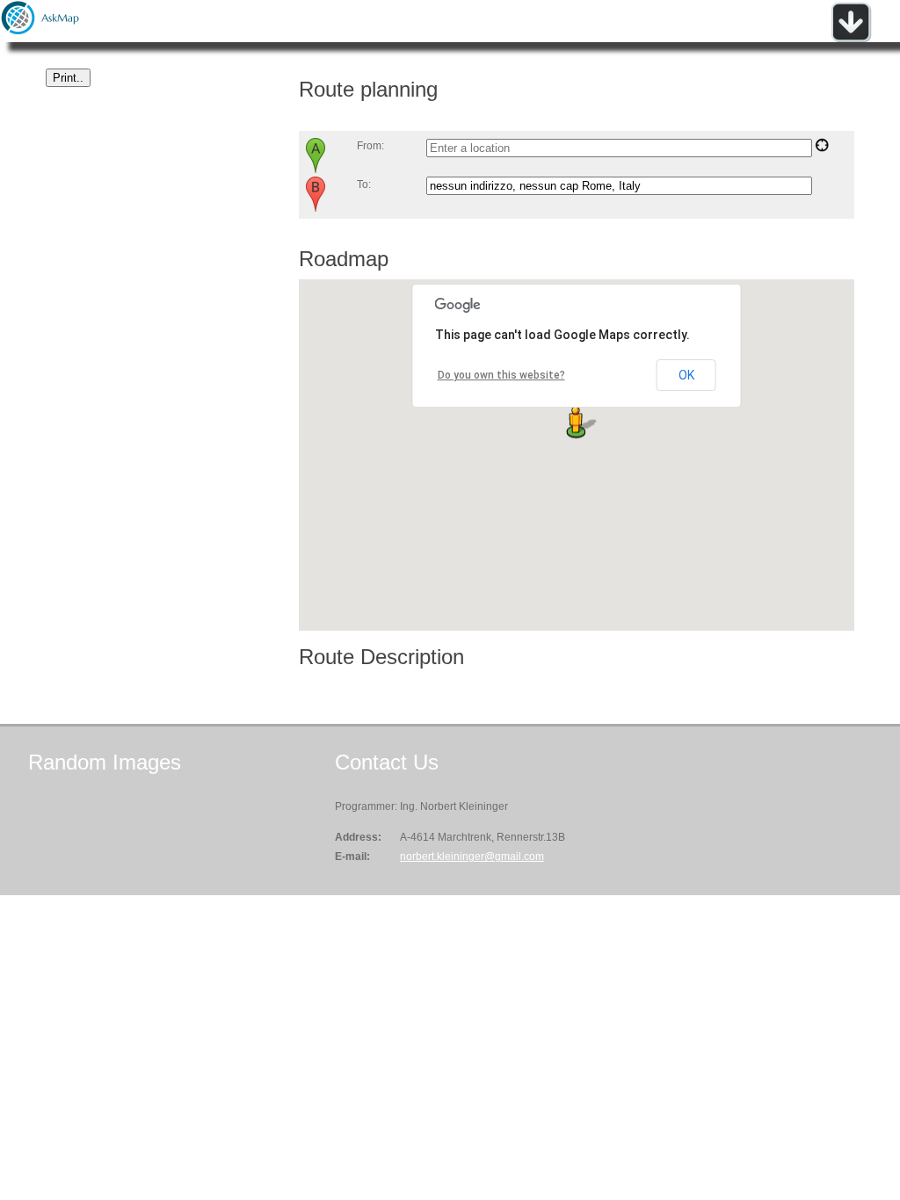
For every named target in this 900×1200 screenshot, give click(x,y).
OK (686, 375)
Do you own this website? (501, 375)
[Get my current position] (822, 148)
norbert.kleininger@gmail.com (472, 856)
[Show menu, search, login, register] (851, 39)
